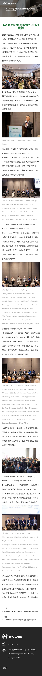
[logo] (9, 3)
